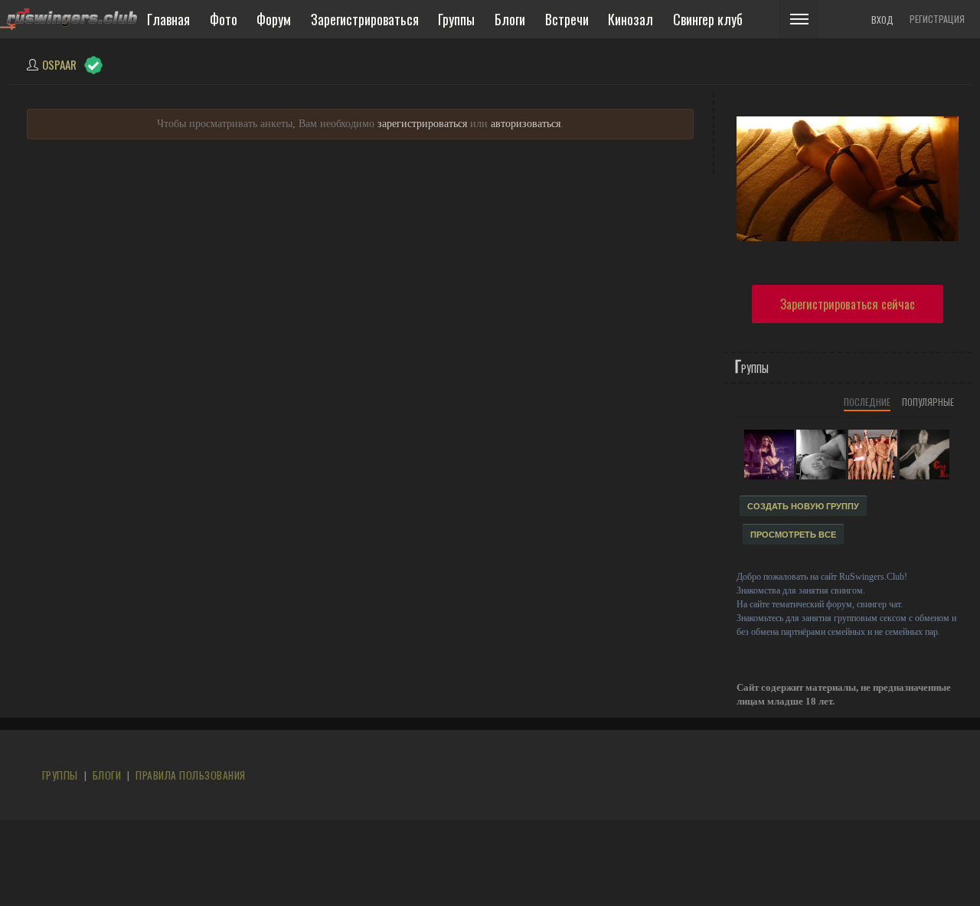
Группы (60, 775)
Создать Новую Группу (803, 506)
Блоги (107, 775)
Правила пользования (190, 775)
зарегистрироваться (422, 123)
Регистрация (937, 18)
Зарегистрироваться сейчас (847, 304)
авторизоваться (525, 123)
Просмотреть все (793, 534)
